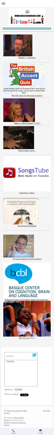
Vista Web (46, 410)
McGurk (26, 338)
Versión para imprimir (14, 410)
